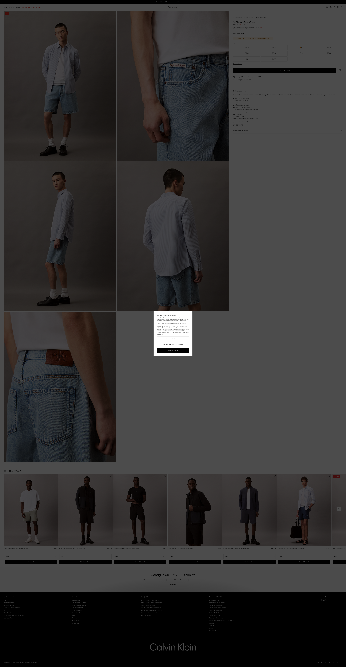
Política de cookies (171, 332)
